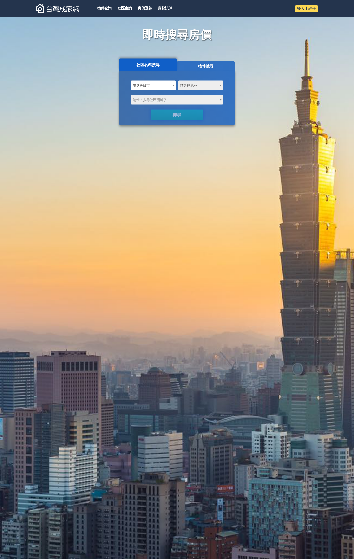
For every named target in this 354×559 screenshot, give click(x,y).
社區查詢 (125, 8)
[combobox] (153, 85)
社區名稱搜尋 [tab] (148, 65)
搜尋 (177, 114)
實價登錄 (145, 8)
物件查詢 (104, 8)
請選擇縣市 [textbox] (141, 85)
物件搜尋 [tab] (206, 66)
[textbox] (177, 100)
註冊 (312, 8)
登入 (301, 8)
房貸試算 (165, 8)
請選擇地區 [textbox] (188, 85)
